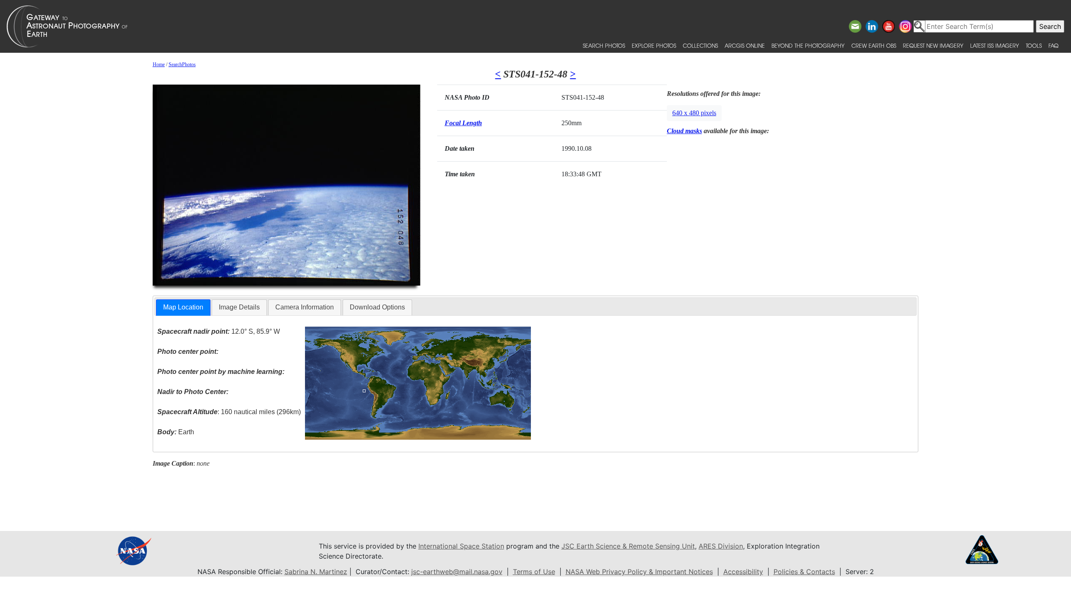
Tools (1034, 45)
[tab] (183, 307)
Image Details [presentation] (239, 307)
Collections (700, 45)
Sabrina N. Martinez (315, 571)
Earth (175, 432)
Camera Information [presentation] (304, 307)
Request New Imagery (933, 45)
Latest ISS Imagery (994, 45)
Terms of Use (534, 571)
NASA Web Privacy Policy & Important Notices (639, 571)
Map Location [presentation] (183, 307)
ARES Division (721, 546)
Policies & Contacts (804, 571)
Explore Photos (654, 45)
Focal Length (463, 122)
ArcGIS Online (745, 45)
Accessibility (743, 571)
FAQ (1053, 45)
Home (159, 64)
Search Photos (604, 45)
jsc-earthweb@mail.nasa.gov (456, 571)
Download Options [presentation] (377, 307)
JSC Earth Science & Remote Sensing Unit (628, 546)
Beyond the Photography (808, 45)
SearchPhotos (182, 64)
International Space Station (461, 546)
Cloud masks (684, 130)
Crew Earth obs (873, 45)
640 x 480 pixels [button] (694, 112)
